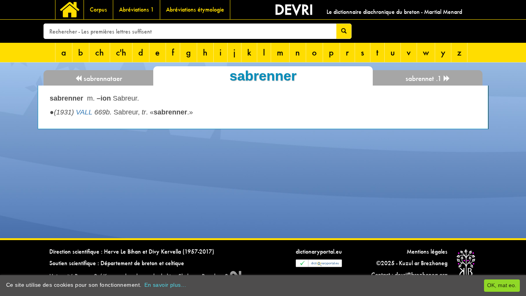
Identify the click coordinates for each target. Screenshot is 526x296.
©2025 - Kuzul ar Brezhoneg (411, 263)
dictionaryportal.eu (319, 251)
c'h (121, 52)
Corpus (98, 9)
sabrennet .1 (424, 78)
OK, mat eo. (501, 285)
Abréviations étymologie (195, 9)
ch (99, 52)
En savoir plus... (165, 285)
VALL (84, 112)
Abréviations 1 (136, 9)
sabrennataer (102, 78)
